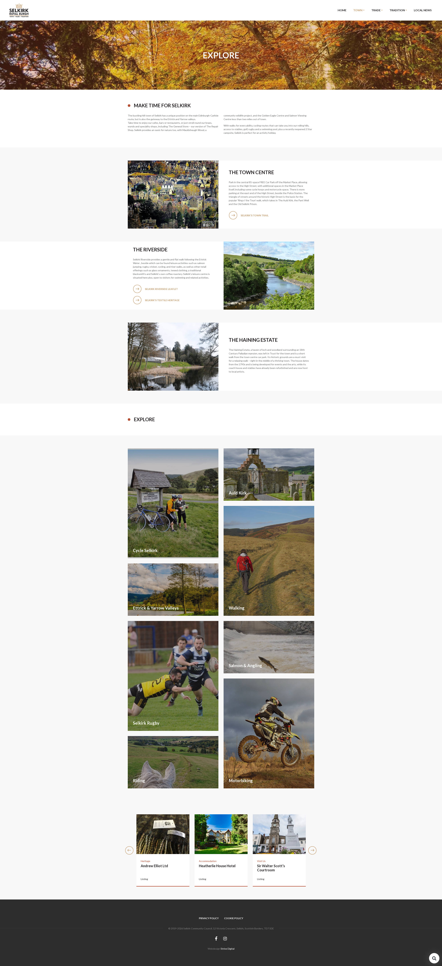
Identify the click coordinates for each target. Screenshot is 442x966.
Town (357, 10)
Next (312, 850)
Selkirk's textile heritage (162, 300)
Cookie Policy (233, 918)
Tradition (397, 10)
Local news (423, 10)
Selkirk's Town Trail (254, 215)
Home (342, 10)
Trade (376, 10)
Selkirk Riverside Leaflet (161, 289)
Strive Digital (227, 948)
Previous (129, 850)
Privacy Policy (209, 918)
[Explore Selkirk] (18, 10)
